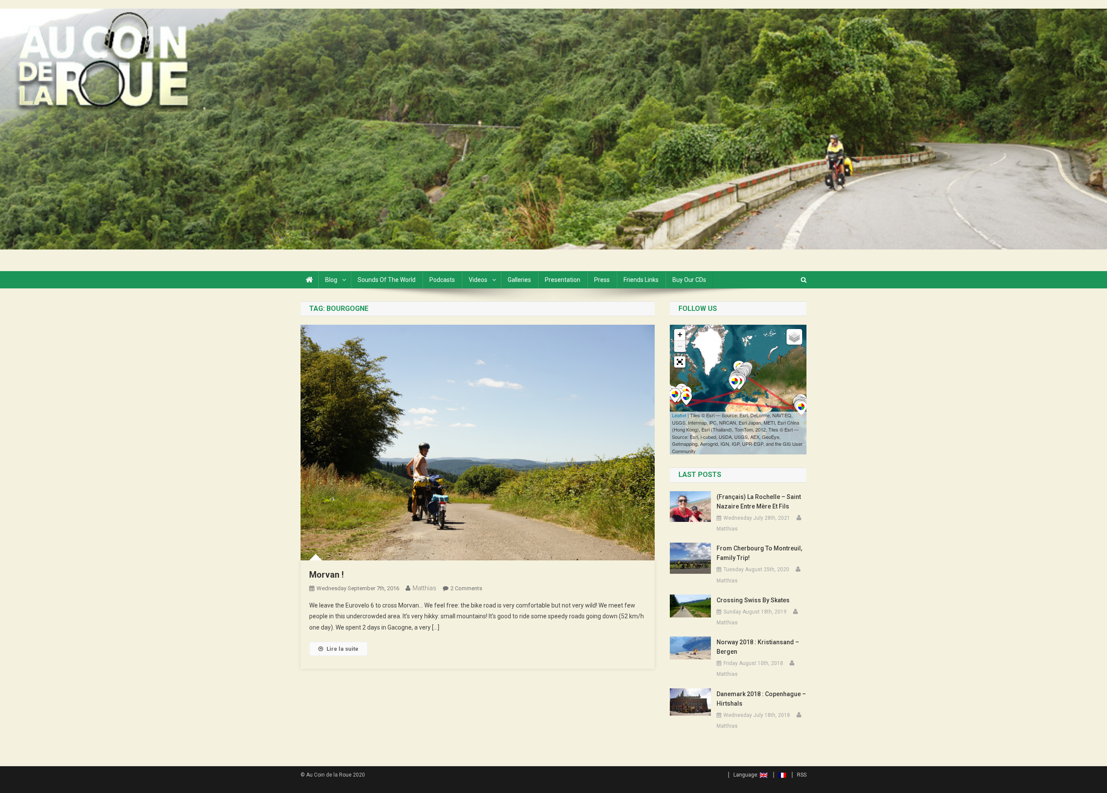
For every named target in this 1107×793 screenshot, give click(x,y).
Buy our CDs (689, 279)
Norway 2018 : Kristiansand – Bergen (758, 647)
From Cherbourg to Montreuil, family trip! (759, 553)
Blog (331, 279)
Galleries (519, 279)
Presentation (562, 279)
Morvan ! (326, 574)
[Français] (779, 775)
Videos (478, 279)
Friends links (641, 279)
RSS (801, 775)
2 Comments (466, 588)
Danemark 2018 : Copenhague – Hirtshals (761, 699)
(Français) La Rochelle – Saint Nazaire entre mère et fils (759, 501)
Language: (746, 775)
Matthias (424, 588)
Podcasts (442, 279)
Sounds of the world (387, 279)
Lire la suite (342, 649)
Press (602, 279)
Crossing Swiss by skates (753, 600)
